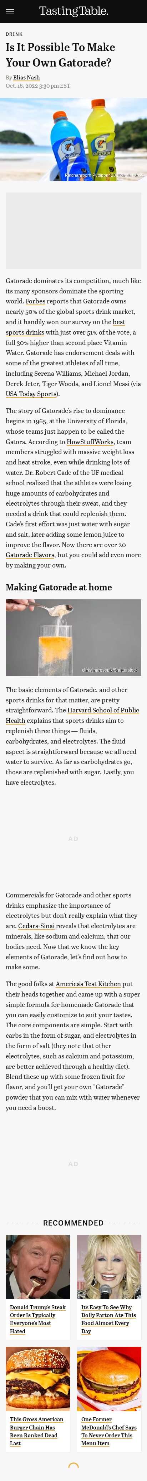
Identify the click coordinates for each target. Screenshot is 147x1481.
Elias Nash (26, 77)
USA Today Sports (31, 393)
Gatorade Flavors (30, 554)
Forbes (35, 300)
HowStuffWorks (90, 441)
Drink (14, 33)
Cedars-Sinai (36, 925)
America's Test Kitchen (88, 983)
